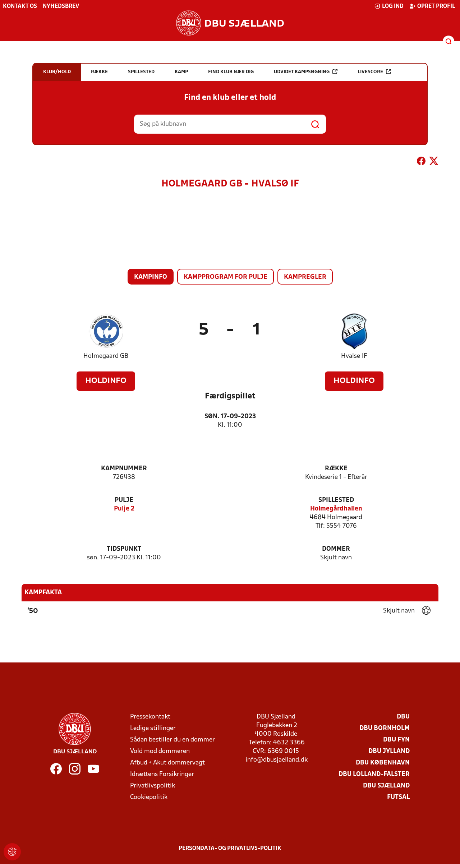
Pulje (124, 500)
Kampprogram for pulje (225, 277)
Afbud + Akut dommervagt (167, 763)
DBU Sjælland (386, 786)
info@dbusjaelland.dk (276, 760)
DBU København (383, 763)
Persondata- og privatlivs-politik (230, 848)
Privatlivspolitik (152, 786)
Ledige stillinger (153, 728)
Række (336, 469)
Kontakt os (20, 6)
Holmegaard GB (105, 356)
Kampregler (305, 277)
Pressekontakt (150, 717)
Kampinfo (150, 277)
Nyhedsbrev (61, 6)
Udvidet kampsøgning (302, 72)
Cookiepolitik (148, 797)
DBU (403, 717)
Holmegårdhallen (336, 509)
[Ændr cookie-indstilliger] (12, 851)
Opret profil (436, 6)
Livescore (370, 72)
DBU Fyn (396, 740)
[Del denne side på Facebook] (421, 162)
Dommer (336, 549)
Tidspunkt (124, 549)
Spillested (336, 500)
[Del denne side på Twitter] (433, 162)
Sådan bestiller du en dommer (172, 740)
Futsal (398, 797)
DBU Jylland (389, 751)
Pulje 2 (124, 509)
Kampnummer (124, 469)
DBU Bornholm (384, 728)
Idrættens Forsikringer (162, 774)
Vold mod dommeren (160, 751)
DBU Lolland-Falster (374, 774)
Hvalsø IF (354, 356)
